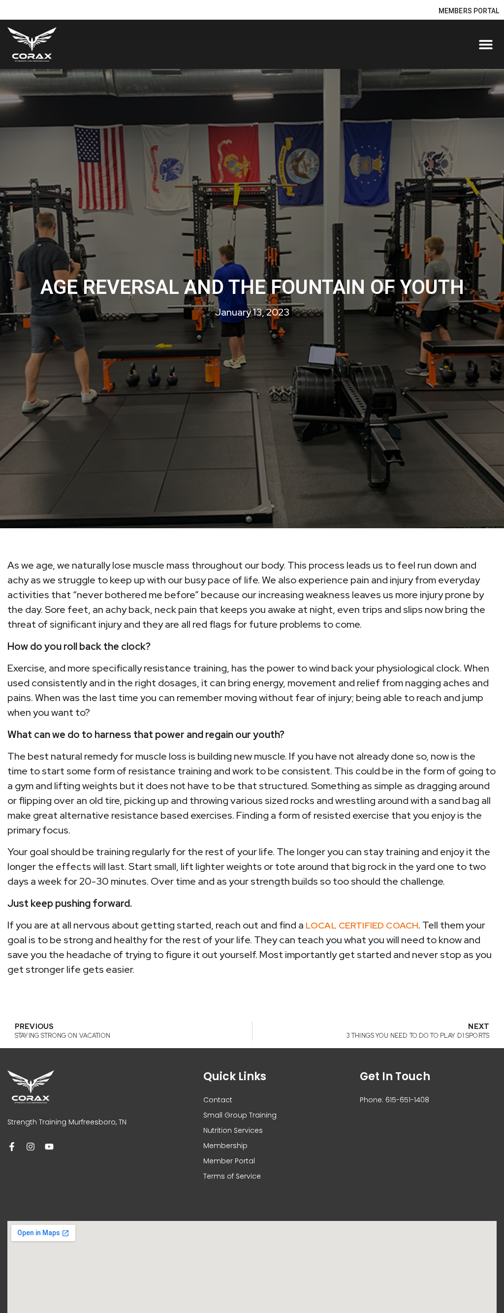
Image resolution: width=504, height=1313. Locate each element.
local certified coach (362, 925)
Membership (225, 1146)
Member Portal (229, 1161)
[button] (485, 44)
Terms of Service (232, 1176)
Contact (217, 1100)
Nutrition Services (233, 1130)
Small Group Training (240, 1115)
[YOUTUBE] (49, 1146)
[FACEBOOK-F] (11, 1146)
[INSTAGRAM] (30, 1146)
